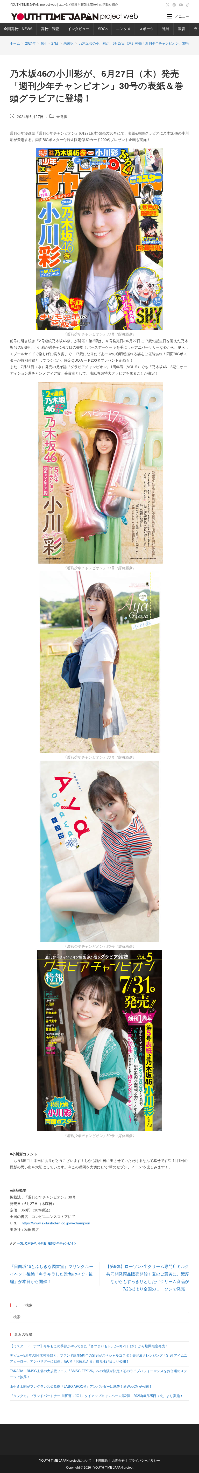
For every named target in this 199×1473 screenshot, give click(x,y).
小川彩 (42, 1243)
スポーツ (146, 29)
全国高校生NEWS (18, 29)
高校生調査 (50, 29)
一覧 (20, 1243)
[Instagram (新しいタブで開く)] (174, 5)
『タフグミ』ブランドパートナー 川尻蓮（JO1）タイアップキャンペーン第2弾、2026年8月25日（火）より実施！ (96, 1396)
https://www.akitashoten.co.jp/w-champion (56, 1223)
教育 (181, 29)
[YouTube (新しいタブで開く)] (180, 5)
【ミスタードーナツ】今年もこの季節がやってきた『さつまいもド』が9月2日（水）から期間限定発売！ (89, 1346)
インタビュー (78, 29)
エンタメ (123, 29)
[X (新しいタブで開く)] (167, 5)
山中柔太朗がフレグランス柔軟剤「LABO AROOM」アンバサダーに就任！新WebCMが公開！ (81, 1386)
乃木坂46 (30, 1243)
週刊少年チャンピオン (62, 1243)
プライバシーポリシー (144, 1460)
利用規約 (102, 1460)
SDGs (103, 29)
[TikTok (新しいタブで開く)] (186, 5)
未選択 (62, 117)
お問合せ (118, 1460)
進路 (165, 29)
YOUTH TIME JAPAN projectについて (65, 1460)
